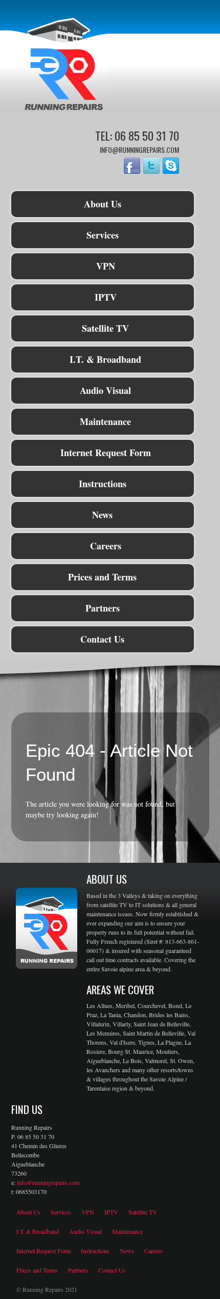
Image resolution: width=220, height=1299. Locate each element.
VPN (105, 266)
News (102, 514)
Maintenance (105, 421)
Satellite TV (105, 328)
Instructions (102, 483)
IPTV (106, 297)
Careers (105, 545)
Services (102, 235)
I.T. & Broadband (105, 359)
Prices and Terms (102, 577)
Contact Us (102, 639)
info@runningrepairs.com (48, 1182)
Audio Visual (105, 390)
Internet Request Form (105, 452)
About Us (102, 203)
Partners (102, 608)
